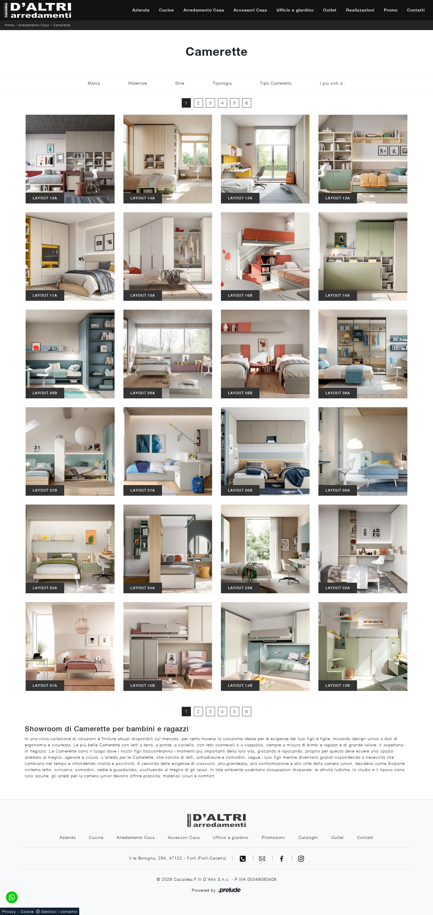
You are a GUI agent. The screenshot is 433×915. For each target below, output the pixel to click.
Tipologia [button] (222, 83)
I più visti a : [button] (333, 83)
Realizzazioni (360, 10)
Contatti (416, 10)
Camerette (61, 25)
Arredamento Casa (204, 10)
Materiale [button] (137, 83)
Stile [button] (179, 83)
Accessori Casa (250, 10)
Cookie (27, 911)
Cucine (166, 10)
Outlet (330, 10)
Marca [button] (94, 83)
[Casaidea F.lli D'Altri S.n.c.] (37, 10)
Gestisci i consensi (59, 911)
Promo (391, 10)
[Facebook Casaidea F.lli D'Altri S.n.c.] (282, 857)
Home (9, 25)
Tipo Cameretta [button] (276, 83)
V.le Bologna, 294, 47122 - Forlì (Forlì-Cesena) (177, 857)
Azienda (141, 10)
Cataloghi (308, 837)
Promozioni (273, 837)
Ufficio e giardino (295, 10)
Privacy (9, 911)
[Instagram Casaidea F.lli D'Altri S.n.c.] (301, 857)
